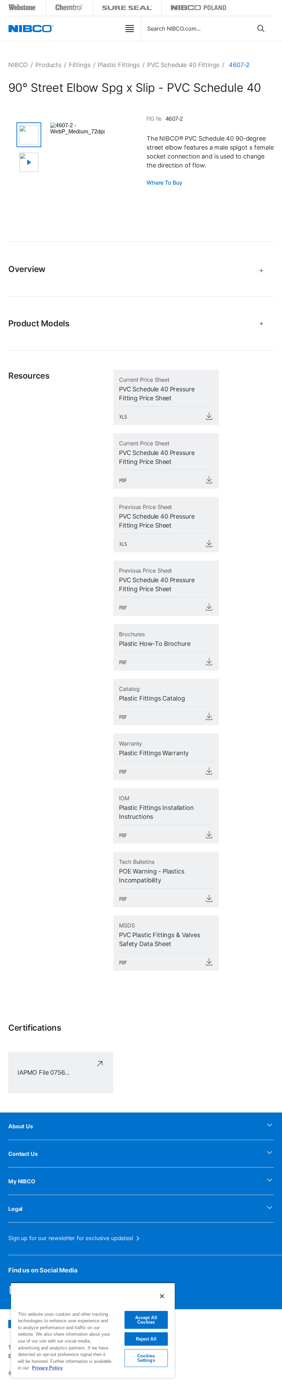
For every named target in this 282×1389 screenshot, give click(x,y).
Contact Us (23, 1153)
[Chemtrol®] (69, 9)
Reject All (146, 1339)
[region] (93, 1330)
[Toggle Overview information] (258, 270)
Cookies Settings (146, 1358)
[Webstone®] (22, 9)
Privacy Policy (47, 1367)
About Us (20, 1126)
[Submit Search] (261, 28)
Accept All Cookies (146, 1320)
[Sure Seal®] (127, 9)
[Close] (162, 1296)
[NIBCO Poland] (198, 9)
